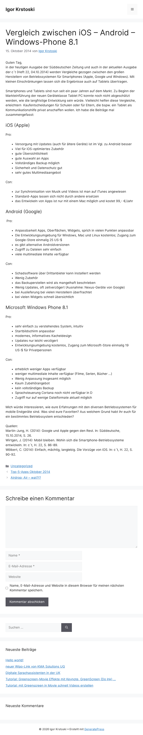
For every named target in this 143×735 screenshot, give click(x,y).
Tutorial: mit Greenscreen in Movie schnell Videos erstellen (49, 685)
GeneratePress (94, 729)
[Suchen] (66, 627)
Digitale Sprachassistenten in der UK (33, 673)
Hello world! (14, 660)
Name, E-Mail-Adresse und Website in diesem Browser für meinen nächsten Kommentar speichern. (67, 588)
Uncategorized (22, 466)
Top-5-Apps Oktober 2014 (30, 472)
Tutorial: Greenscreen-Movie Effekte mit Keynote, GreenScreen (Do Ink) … (61, 679)
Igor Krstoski (20, 9)
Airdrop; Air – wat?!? (26, 477)
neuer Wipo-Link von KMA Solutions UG (35, 666)
